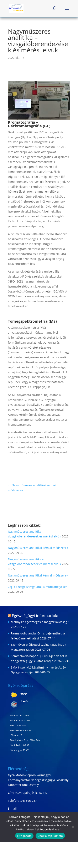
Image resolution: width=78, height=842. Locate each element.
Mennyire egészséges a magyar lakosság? (39, 622)
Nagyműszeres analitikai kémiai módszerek (38, 548)
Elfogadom (24, 835)
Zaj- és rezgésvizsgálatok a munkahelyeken (38, 587)
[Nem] (73, 827)
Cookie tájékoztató (50, 835)
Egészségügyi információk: (35, 615)
